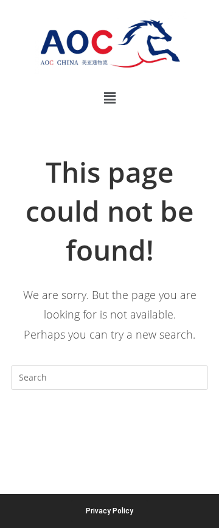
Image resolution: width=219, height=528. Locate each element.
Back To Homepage (109, 426)
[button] (109, 97)
